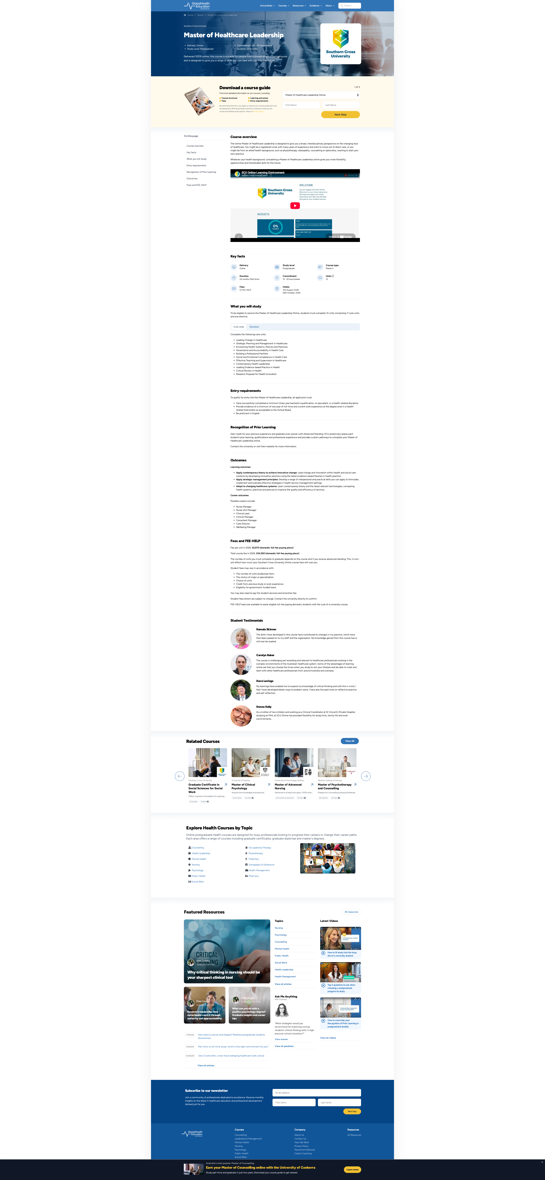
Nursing (196, 864)
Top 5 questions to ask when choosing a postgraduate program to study (341, 988)
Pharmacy (254, 876)
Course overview (195, 146)
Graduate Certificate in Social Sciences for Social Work (205, 788)
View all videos (328, 1037)
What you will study (197, 159)
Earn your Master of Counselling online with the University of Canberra (260, 1167)
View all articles (206, 1065)
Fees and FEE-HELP (197, 185)
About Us (299, 1135)
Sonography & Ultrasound (261, 864)
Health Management (259, 870)
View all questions (284, 1046)
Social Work (198, 881)
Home (190, 15)
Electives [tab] (254, 327)
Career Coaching (303, 1153)
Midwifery (254, 859)
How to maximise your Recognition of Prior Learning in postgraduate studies (343, 1023)
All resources (351, 912)
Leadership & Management (248, 1138)
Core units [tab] (239, 327)
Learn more (353, 1169)
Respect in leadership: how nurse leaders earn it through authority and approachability (204, 1015)
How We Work (301, 1142)
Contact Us (300, 1138)
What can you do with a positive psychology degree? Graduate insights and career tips (249, 1013)
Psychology (197, 870)
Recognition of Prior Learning (201, 172)
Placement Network (304, 1149)
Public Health (198, 876)
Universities (266, 5)
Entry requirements (196, 165)
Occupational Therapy (260, 847)
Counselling (198, 847)
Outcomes (192, 178)
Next (365, 775)
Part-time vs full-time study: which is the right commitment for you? (233, 1046)
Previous (179, 775)
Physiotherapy (256, 853)
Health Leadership (201, 853)
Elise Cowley (203, 960)
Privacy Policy (258, 111)
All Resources (354, 1135)
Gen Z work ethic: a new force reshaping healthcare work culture (231, 1055)
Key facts (191, 152)
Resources (298, 5)
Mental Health (199, 859)
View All (349, 741)
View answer (281, 1039)
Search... (348, 5)
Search (200, 15)
